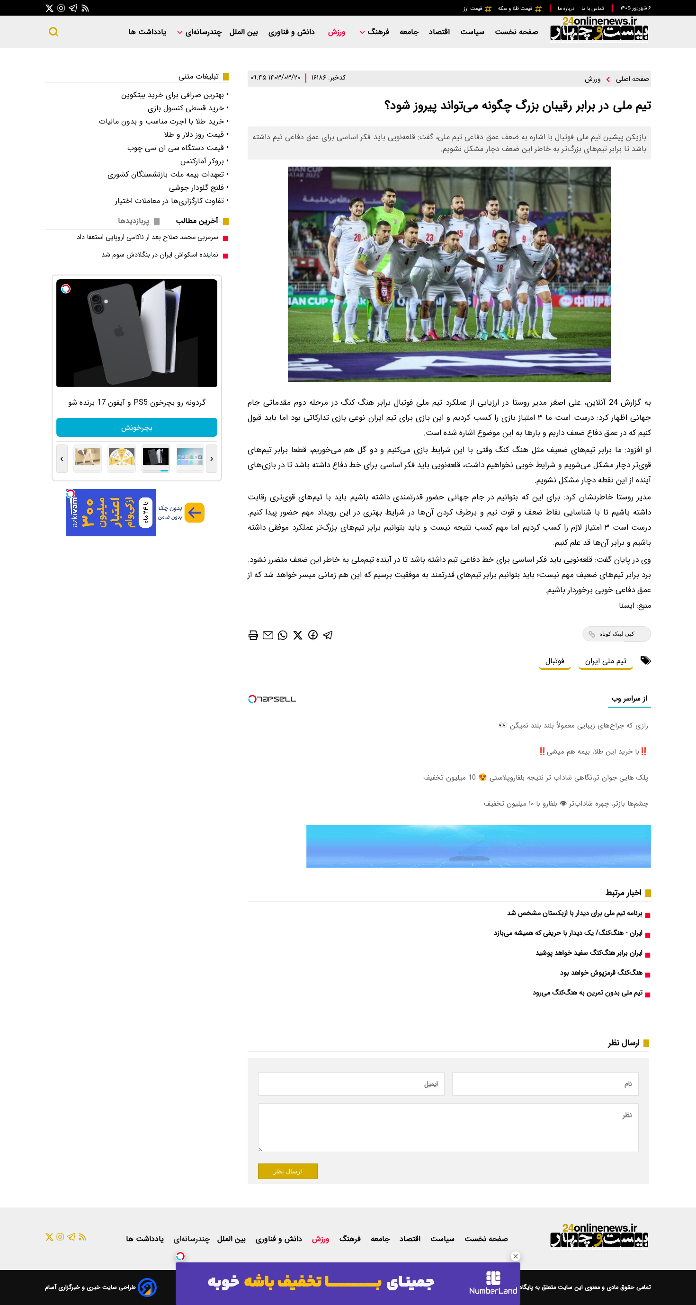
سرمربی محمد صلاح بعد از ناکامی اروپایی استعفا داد (147, 237)
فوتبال (554, 661)
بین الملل (245, 32)
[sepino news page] (478, 865)
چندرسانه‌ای (202, 32)
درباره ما (567, 8)
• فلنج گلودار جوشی (199, 188)
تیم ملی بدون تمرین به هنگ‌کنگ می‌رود (587, 992)
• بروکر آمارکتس (204, 161)
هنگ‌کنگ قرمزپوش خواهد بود (601, 973)
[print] (253, 635)
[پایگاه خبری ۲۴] (599, 42)
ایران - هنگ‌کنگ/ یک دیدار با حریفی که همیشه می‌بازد (568, 933)
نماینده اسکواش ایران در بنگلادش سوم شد (159, 254)
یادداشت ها (148, 32)
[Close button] (515, 1256)
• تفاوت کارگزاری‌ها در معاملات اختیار (172, 201)
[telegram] (328, 634)
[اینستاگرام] (61, 8)
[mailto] (268, 634)
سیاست (473, 32)
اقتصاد (440, 32)
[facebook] (313, 634)
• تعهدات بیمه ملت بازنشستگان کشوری (168, 174)
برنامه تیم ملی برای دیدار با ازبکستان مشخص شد (574, 913)
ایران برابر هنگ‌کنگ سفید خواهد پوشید (588, 953)
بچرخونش (136, 428)
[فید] (85, 8)
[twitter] (297, 634)
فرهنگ (379, 32)
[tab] (201, 220)
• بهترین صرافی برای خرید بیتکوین (175, 95)
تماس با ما (593, 8)
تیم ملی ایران (605, 661)
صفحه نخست (516, 32)
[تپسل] (180, 1256)
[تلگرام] (73, 8)
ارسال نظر (288, 1171)
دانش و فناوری (292, 32)
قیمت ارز (474, 8)
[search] (53, 32)
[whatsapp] (282, 634)
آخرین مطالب (197, 221)
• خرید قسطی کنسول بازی (188, 108)
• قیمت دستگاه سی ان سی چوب (178, 148)
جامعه (410, 32)
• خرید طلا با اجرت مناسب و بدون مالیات (164, 121)
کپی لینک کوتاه (616, 633)
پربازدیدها (133, 221)
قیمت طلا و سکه (516, 8)
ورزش (338, 32)
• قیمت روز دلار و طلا (196, 135)
